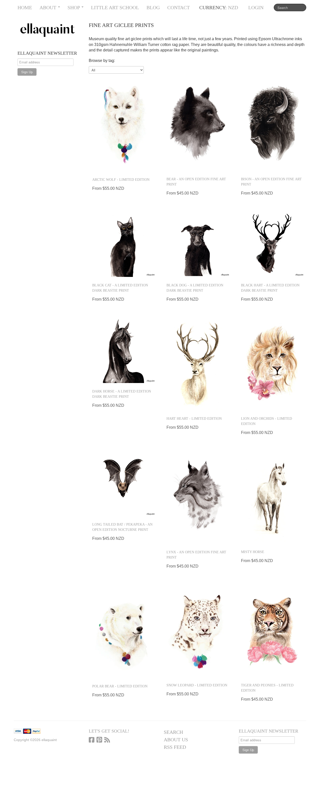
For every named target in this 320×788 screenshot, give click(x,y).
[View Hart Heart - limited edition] (197, 363)
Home (25, 7)
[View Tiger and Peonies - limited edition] (272, 630)
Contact (178, 7)
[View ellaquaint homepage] (49, 30)
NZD (233, 7)
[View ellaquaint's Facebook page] (91, 740)
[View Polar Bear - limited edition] (123, 631)
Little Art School (115, 7)
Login (256, 7)
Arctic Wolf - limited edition (121, 180)
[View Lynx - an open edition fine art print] (197, 497)
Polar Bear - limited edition (120, 686)
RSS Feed (175, 747)
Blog (153, 7)
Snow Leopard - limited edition (196, 685)
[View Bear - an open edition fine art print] (197, 124)
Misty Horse (252, 552)
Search (173, 732)
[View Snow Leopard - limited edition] (197, 630)
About (49, 7)
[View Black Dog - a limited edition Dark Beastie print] (197, 244)
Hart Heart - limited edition (194, 418)
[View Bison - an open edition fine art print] (272, 124)
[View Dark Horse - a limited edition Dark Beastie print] (123, 350)
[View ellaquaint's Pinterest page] (99, 740)
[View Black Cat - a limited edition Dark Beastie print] (123, 244)
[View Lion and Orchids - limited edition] (272, 363)
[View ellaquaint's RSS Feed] (107, 740)
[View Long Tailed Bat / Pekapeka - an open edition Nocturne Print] (123, 483)
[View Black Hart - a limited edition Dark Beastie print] (272, 244)
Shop (74, 7)
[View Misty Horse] (272, 496)
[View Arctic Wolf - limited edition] (123, 124)
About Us (176, 739)
